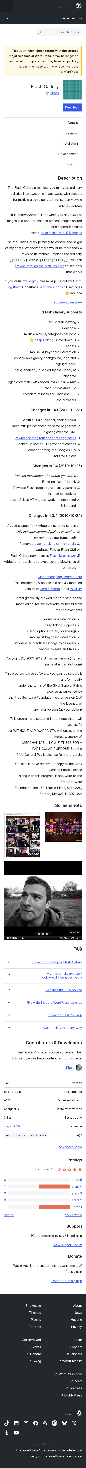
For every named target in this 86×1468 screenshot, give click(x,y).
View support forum (67, 1245)
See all (9, 1215)
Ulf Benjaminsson (67, 302)
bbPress (74, 1388)
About (77, 1306)
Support (72, 164)
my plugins (30, 281)
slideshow (19, 1135)
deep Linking (44, 340)
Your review (73, 1215)
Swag (35, 1361)
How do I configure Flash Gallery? (57, 962)
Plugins (36, 1320)
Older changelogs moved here (60, 577)
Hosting (76, 1320)
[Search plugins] (40, 32)
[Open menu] (6, 6)
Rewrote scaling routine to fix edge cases (45, 438)
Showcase (33, 1306)
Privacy (76, 1327)
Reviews (71, 133)
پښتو (69, 1413)
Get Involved (31, 1340)
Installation (70, 143)
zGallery (76, 589)
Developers (73, 1354)
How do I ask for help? (65, 1015)
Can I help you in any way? (62, 1028)
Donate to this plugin (66, 1281)
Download (72, 107)
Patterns (34, 1327)
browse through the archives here (39, 266)
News (78, 1313)
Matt (76, 1381)
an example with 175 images (61, 233)
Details (73, 123)
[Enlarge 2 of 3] (36, 817)
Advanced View (70, 1147)
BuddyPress (71, 1395)
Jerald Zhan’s (50, 589)
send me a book (51, 287)
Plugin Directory (71, 18)
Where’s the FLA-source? (63, 990)
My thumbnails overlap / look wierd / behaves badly (62, 975)
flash (43, 1135)
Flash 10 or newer (63, 556)
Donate (33, 1354)
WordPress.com (68, 1374)
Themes (35, 1313)
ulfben (54, 93)
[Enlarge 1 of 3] (77, 817)
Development (68, 154)
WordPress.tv (70, 1361)
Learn (78, 1340)
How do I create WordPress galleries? (54, 1003)
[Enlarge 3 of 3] (77, 866)
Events (36, 1347)
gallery (33, 1135)
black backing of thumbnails (55, 544)
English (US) (12, 1126)
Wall (8, 1135)
